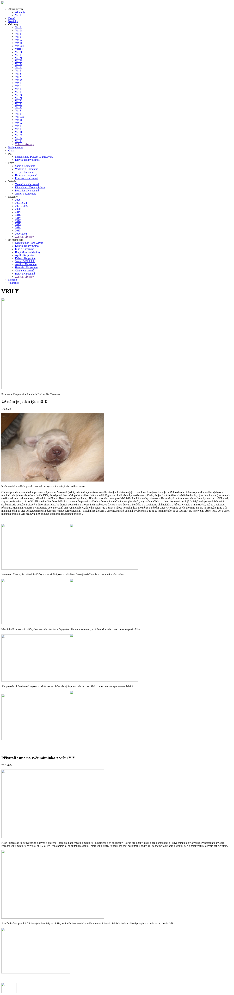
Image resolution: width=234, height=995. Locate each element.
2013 (18, 230)
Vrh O (18, 52)
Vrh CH (19, 45)
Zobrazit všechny (24, 144)
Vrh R (18, 89)
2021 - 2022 (21, 205)
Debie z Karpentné (25, 258)
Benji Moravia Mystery (27, 252)
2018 (18, 215)
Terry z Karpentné (25, 172)
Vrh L (18, 27)
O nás (11, 150)
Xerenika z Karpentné (27, 184)
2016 (18, 221)
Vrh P (18, 15)
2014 (18, 227)
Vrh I (18, 113)
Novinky (13, 21)
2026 (18, 199)
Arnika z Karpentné (25, 264)
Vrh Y (18, 73)
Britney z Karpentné (26, 175)
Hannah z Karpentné (26, 267)
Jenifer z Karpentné (25, 193)
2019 (18, 212)
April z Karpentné (25, 255)
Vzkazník (13, 282)
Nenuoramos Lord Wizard (29, 242)
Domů (11, 18)
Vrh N (18, 58)
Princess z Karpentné (26, 178)
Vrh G (18, 39)
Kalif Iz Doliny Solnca (27, 245)
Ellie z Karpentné (24, 249)
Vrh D (18, 132)
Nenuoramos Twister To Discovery (34, 156)
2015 (18, 224)
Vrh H (18, 42)
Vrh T (18, 82)
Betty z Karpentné (25, 273)
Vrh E (18, 33)
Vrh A (18, 67)
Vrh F (18, 36)
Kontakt (12, 279)
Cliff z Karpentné (24, 270)
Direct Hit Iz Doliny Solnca (30, 187)
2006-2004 (21, 233)
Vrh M (18, 30)
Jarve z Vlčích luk (25, 261)
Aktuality (20, 12)
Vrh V (18, 76)
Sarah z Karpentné (25, 165)
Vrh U (18, 79)
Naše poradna (15, 147)
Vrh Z (18, 70)
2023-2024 (21, 202)
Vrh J (18, 110)
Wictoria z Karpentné (26, 169)
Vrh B (18, 64)
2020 (18, 209)
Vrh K (18, 55)
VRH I (19, 49)
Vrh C (18, 61)
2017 (18, 218)
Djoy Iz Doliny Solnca (27, 159)
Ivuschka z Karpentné (27, 190)
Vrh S (18, 85)
